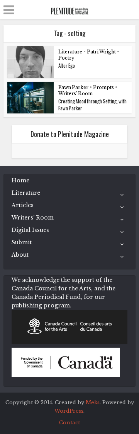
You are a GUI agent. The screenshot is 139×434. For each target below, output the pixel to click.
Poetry (66, 58)
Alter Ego (66, 65)
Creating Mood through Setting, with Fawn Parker (92, 104)
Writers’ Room (75, 93)
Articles (23, 205)
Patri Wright (101, 52)
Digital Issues (30, 229)
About (20, 254)
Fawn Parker (73, 87)
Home (20, 180)
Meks (93, 402)
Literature (70, 52)
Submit (22, 242)
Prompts (103, 87)
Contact (69, 422)
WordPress (68, 411)
